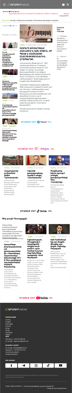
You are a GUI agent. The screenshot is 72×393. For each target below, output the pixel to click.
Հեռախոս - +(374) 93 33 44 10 (15, 350)
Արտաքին (12, 126)
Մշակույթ (8, 332)
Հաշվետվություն (11, 354)
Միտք (7, 330)
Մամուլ (8, 319)
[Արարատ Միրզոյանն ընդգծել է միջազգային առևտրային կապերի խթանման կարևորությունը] (10, 72)
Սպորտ (8, 326)
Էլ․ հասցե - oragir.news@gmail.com (16, 341)
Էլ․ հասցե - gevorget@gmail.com (16, 348)
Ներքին (5, 50)
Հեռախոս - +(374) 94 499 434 (15, 339)
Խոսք (7, 328)
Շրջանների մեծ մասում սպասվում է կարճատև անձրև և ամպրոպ (28, 13)
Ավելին (7, 334)
